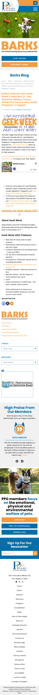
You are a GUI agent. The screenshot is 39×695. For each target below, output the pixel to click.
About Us (19, 621)
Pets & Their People (19, 616)
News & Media (19, 647)
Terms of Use (19, 668)
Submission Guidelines (10, 332)
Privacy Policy (19, 664)
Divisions (19, 595)
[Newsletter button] (35, 553)
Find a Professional (19, 634)
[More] (12, 303)
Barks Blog (6, 326)
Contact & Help (20, 677)
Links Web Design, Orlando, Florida (22, 688)
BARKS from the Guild (24, 110)
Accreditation (19, 608)
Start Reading (19, 58)
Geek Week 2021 (18, 145)
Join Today (19, 520)
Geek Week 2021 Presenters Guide (21, 192)
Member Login (19, 532)
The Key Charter (19, 655)
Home (19, 586)
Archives (19, 651)
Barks (19, 612)
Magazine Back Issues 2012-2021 (14, 335)
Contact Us (19, 638)
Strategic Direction (19, 625)
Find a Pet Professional (19, 526)
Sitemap (27, 689)
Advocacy (19, 599)
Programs (19, 603)
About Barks (7, 323)
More (25, 455)
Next (22, 461)
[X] (7, 303)
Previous (17, 461)
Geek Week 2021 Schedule (19, 201)
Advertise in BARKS (9, 329)
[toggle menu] (35, 9)
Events (19, 590)
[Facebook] (3, 303)
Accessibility (19, 673)
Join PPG (19, 629)
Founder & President (19, 682)
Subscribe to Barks (19, 64)
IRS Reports (19, 660)
